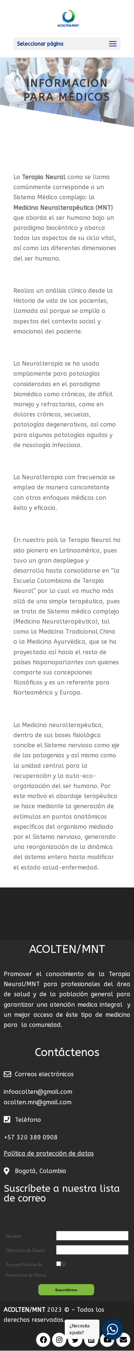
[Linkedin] (91, 1340)
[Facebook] (43, 1340)
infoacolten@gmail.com (38, 1091)
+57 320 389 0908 (31, 1137)
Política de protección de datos (49, 1153)
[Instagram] (59, 1340)
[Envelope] (123, 1340)
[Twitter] (75, 1340)
